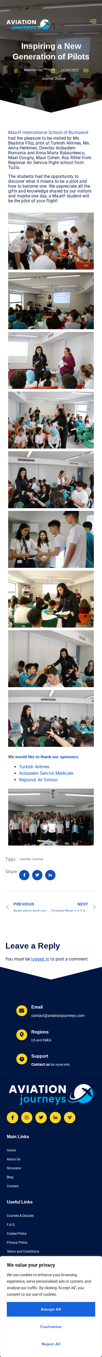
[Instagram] (27, 1117)
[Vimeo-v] (69, 1117)
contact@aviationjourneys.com (57, 1015)
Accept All (51, 1309)
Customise (50, 1326)
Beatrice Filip (33, 70)
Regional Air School (38, 779)
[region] (51, 1306)
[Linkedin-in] (55, 1117)
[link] (46, 773)
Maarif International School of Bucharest (48, 132)
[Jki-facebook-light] (12, 1117)
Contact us (40, 1064)
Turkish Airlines (34, 766)
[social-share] (24, 875)
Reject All (51, 1344)
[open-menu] (93, 22)
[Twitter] (41, 1117)
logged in (40, 959)
